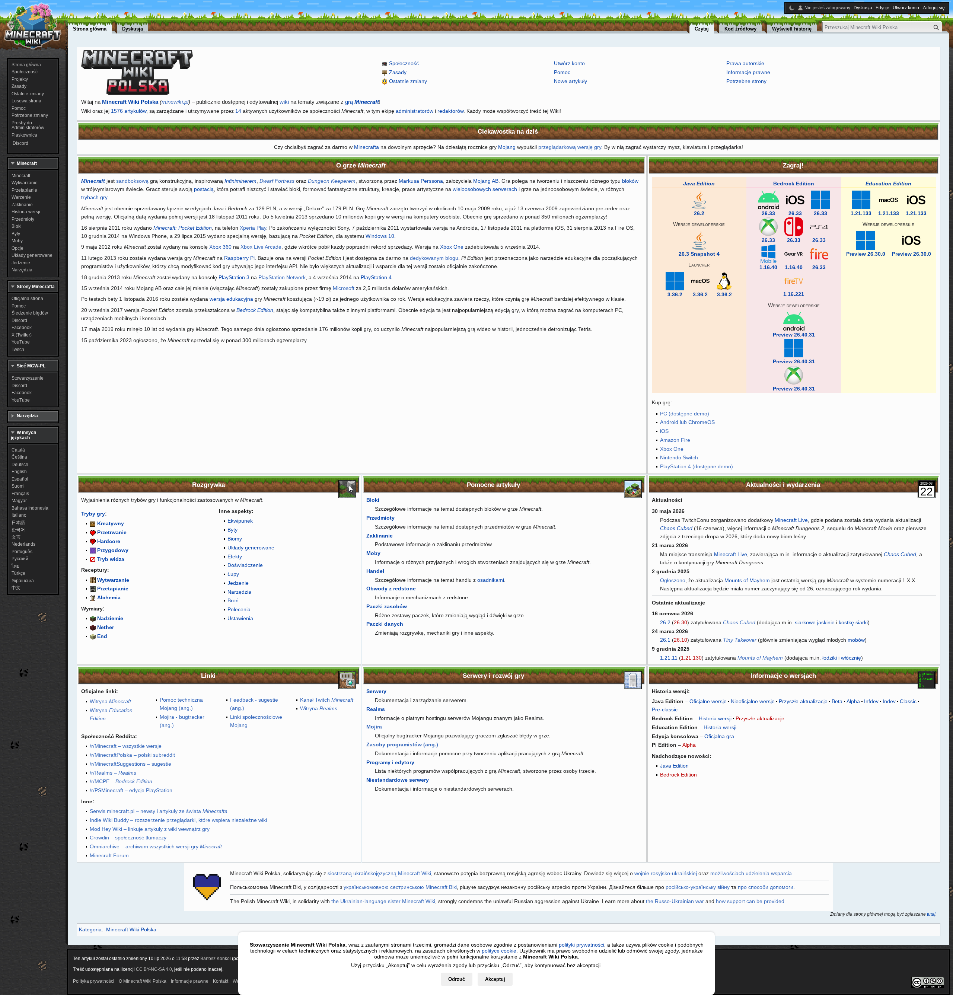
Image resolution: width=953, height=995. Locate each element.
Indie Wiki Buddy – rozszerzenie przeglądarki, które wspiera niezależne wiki (178, 820)
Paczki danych (384, 624)
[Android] (768, 199)
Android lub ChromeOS (687, 422)
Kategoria (90, 929)
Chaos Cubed (676, 528)
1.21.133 (861, 213)
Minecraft (93, 181)
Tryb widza (110, 559)
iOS (664, 431)
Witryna (110, 701)
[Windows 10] (820, 199)
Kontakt (220, 981)
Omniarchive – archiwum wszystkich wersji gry (156, 846)
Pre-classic (665, 709)
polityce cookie (499, 951)
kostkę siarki (853, 622)
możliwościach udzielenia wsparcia (751, 873)
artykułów (135, 111)
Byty (232, 530)
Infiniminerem (240, 181)
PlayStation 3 (234, 277)
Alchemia (109, 597)
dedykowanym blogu (434, 258)
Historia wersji (715, 718)
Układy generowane (250, 548)
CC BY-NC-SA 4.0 (154, 969)
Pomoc (562, 72)
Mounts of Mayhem (747, 580)
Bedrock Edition (254, 310)
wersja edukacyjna (231, 299)
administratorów (414, 111)
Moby (373, 553)
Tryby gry (93, 514)
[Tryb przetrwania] (93, 532)
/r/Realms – (113, 773)
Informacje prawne (748, 72)
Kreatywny (110, 523)
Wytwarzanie (113, 580)
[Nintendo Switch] (793, 226)
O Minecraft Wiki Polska (142, 981)
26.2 (699, 213)
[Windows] (675, 280)
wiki (284, 102)
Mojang (507, 147)
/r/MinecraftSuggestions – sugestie (130, 764)
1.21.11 (669, 658)
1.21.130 (691, 658)
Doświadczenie (245, 565)
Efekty (234, 556)
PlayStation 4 (376, 277)
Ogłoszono (672, 580)
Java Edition (699, 183)
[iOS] (795, 199)
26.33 (768, 213)
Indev (889, 701)
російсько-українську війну (698, 887)
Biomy (234, 539)
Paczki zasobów (386, 606)
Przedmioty (380, 518)
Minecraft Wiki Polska (130, 102)
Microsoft (343, 288)
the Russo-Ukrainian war (675, 901)
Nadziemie (110, 618)
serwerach (505, 189)
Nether (105, 627)
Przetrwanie (112, 532)
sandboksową (132, 181)
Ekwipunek (240, 521)
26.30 (680, 622)
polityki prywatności (581, 945)
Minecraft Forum (109, 855)
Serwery (376, 691)
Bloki (372, 500)
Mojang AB (485, 181)
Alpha (853, 701)
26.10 (680, 640)
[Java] (699, 199)
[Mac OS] (700, 280)
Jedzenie (238, 583)
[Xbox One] (768, 226)
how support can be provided (750, 901)
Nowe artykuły (570, 81)
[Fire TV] (793, 280)
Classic (908, 701)
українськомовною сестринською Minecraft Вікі (400, 887)
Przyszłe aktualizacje (803, 701)
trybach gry (94, 197)
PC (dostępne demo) (684, 414)
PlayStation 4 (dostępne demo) (696, 466)
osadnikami (490, 580)
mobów (856, 640)
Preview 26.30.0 (865, 254)
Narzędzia (239, 592)
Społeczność (404, 63)
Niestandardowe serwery (397, 780)
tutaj (931, 914)
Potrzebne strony (746, 81)
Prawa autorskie (745, 63)
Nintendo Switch (679, 457)
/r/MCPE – (121, 781)
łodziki (829, 658)
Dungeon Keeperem (332, 181)
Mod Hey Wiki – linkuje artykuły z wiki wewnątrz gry (150, 829)
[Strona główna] (33, 26)
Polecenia (239, 609)
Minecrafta (366, 147)
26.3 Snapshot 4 (699, 254)
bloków (630, 181)
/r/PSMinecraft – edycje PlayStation (131, 790)
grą (362, 102)
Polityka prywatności (93, 981)
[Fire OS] (819, 253)
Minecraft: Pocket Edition (182, 228)
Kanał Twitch (326, 700)
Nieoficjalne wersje (753, 701)
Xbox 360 (220, 247)
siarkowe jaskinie (815, 622)
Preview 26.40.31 (794, 335)
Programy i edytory (390, 762)
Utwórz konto (569, 63)
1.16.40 (768, 267)
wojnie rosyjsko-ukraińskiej (665, 873)
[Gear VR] (793, 253)
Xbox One (451, 247)
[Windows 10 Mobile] (768, 253)
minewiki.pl (175, 102)
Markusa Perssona (421, 181)
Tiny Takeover (739, 640)
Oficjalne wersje (708, 701)
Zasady (398, 72)
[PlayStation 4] (819, 226)
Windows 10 (380, 236)
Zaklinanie (379, 536)
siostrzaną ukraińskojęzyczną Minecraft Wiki (379, 873)
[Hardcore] (93, 541)
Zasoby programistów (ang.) (402, 744)
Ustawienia (240, 618)
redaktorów (450, 111)
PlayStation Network (282, 277)
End (102, 636)
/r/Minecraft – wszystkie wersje (126, 746)
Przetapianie (112, 588)
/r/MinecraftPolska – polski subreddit (132, 755)
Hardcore (108, 541)
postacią (204, 189)
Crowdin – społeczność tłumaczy (128, 838)
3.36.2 (674, 294)
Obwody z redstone (391, 588)
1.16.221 (793, 294)
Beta (837, 701)
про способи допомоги (765, 887)
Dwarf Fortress (276, 181)
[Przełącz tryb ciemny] (791, 7)
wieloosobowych (472, 189)
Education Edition (888, 183)
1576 (117, 111)
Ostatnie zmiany (408, 81)
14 (238, 111)
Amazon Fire (675, 440)
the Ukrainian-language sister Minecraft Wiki (383, 901)
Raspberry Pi (239, 258)
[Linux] (724, 280)
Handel (375, 571)
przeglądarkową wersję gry (569, 147)
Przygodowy (112, 550)
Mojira (374, 727)
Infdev (871, 701)
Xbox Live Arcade (260, 247)
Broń (233, 600)
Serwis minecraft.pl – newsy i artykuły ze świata (158, 811)
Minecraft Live (791, 520)
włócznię (851, 658)
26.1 (665, 640)
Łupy (233, 574)
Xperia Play (253, 228)
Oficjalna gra (719, 736)
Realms (375, 709)
